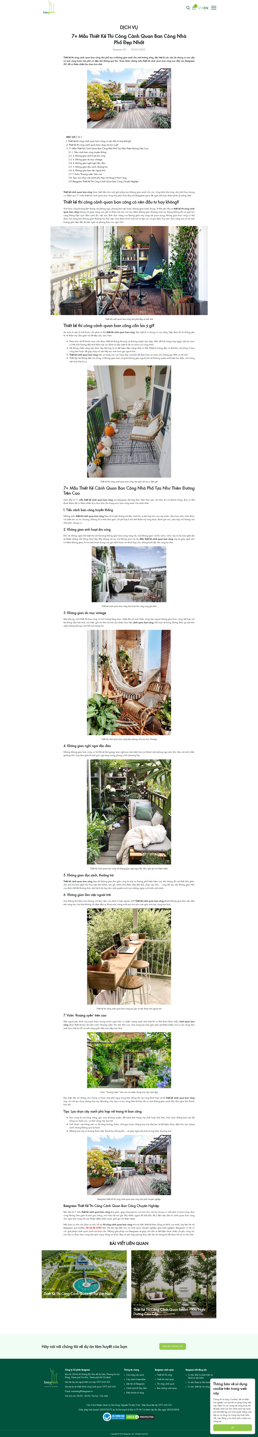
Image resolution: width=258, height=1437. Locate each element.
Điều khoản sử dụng (135, 1392)
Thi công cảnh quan (165, 1383)
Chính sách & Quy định (136, 1388)
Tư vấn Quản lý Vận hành (199, 1382)
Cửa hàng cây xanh (135, 1374)
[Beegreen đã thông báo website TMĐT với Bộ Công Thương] (114, 1417)
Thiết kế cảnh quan (165, 1379)
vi (199, 7)
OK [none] (232, 1427)
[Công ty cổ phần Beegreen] (49, 7)
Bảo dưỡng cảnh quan (167, 1388)
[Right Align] (188, 7)
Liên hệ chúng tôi (173, 1346)
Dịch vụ (129, 27)
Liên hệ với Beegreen (135, 1383)
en (206, 7)
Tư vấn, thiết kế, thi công (198, 1386)
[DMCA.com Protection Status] (140, 1417)
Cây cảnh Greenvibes (135, 1379)
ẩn (79, 136)
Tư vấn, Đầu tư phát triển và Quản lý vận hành (200, 1376)
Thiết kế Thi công (164, 1374)
